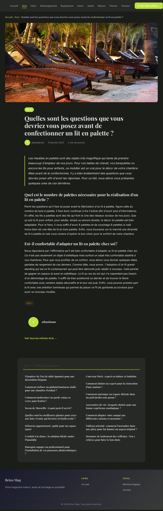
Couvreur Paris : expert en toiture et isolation (111, 376)
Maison (102, 5)
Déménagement (48, 5)
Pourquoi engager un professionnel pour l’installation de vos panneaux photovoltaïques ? (50, 450)
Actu (24, 5)
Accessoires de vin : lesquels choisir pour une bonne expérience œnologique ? (111, 406)
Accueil (14, 5)
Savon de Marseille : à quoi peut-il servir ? (48, 408)
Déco (33, 5)
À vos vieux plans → (149, 5)
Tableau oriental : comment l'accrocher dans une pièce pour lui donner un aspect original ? (111, 427)
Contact (127, 489)
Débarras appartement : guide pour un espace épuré (50, 427)
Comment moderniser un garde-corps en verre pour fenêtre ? (48, 399)
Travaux (125, 5)
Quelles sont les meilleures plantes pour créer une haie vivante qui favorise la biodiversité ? (50, 417)
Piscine (113, 5)
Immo (80, 5)
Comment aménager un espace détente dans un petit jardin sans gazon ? (110, 396)
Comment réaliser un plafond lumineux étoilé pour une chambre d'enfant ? (50, 388)
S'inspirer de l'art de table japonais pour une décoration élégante (49, 378)
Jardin (90, 5)
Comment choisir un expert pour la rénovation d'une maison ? (112, 385)
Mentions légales (131, 484)
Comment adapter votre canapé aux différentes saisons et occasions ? (105, 417)
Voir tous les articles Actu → (40, 338)
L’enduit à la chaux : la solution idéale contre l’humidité (49, 438)
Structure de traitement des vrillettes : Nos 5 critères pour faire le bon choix (110, 438)
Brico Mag (13, 480)
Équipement (67, 5)
